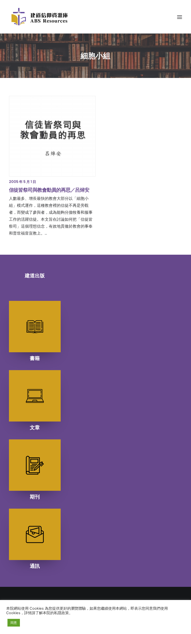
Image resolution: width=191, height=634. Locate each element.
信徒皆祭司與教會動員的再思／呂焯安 (49, 189)
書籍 (35, 358)
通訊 (35, 566)
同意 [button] (13, 623)
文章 (35, 427)
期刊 (35, 497)
